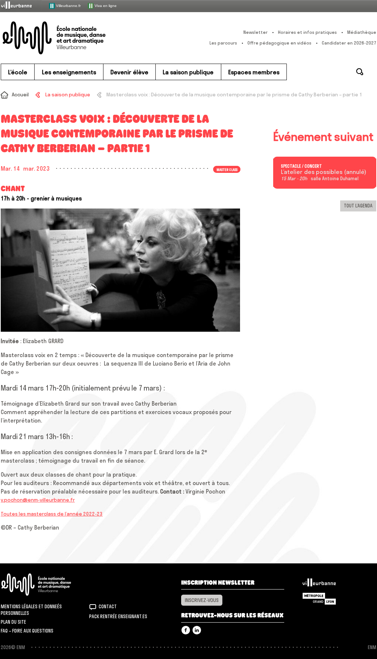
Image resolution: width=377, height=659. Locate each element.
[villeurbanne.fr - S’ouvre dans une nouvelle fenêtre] (21, 5)
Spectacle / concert (301, 166)
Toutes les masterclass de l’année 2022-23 (52, 513)
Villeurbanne (319, 584)
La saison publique (67, 94)
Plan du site (13, 622)
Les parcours (223, 43)
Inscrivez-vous (202, 600)
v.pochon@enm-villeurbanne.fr (38, 499)
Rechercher (359, 72)
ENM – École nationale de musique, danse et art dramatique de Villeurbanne (69, 37)
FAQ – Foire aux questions (27, 631)
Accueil (20, 94)
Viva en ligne (105, 5)
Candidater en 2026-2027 (349, 43)
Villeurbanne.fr (68, 5)
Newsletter (255, 32)
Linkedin (196, 630)
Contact (108, 606)
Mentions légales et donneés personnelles (31, 609)
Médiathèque (361, 32)
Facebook (185, 630)
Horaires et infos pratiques (307, 32)
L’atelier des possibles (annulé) (323, 172)
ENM (46, 584)
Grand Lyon (319, 599)
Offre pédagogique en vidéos (279, 43)
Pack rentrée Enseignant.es (118, 616)
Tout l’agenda (358, 206)
